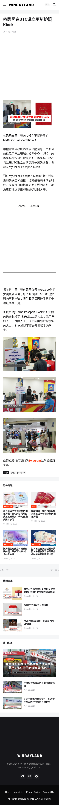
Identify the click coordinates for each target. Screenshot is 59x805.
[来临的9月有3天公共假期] (12, 609)
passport (21, 473)
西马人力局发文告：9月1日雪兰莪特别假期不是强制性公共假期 (39, 590)
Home (8, 792)
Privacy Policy (33, 792)
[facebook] (22, 776)
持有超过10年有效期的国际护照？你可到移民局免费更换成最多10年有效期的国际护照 (15, 515)
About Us (18, 792)
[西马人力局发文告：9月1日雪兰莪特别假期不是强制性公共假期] (12, 593)
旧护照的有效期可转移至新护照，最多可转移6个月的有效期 (15, 551)
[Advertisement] (29, 67)
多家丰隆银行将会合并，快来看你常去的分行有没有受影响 (39, 700)
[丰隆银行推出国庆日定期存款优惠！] (12, 687)
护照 (13, 473)
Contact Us (48, 792)
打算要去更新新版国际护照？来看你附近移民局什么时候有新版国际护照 (43, 551)
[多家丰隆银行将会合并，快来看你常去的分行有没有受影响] (12, 703)
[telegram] (36, 776)
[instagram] (29, 776)
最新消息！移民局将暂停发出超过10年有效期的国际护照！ (43, 513)
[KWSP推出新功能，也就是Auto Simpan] (12, 625)
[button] (4, 4)
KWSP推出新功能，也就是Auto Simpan (39, 622)
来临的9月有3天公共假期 (36, 605)
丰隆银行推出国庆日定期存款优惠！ (39, 684)
